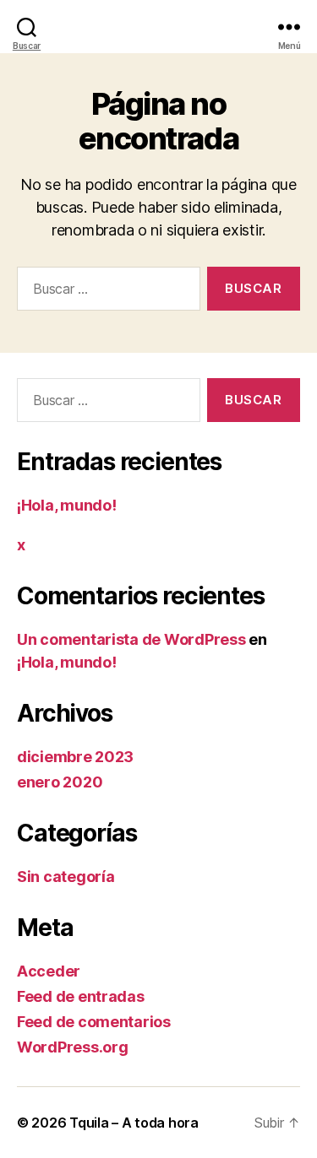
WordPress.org (72, 1047)
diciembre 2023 (75, 757)
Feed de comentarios (94, 1022)
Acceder (48, 971)
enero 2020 (59, 782)
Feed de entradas (81, 996)
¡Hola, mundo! (67, 505)
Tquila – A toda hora (134, 1122)
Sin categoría (66, 876)
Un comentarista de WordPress (131, 639)
